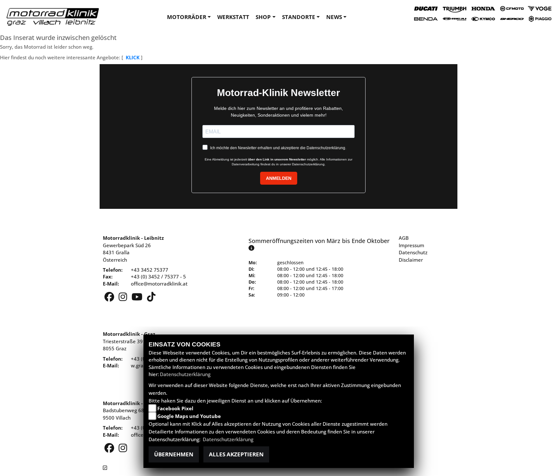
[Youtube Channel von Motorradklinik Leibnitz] (137, 298)
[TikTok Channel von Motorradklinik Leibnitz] (151, 298)
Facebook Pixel (175, 408)
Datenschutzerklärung (185, 374)
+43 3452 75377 (149, 270)
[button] (189, 17)
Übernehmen (173, 454)
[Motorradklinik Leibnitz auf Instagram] (123, 298)
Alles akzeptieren (236, 454)
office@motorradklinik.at (159, 283)
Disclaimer (411, 260)
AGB (404, 238)
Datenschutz (413, 252)
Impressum (411, 245)
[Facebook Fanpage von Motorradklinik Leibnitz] (110, 298)
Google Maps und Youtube (189, 416)
